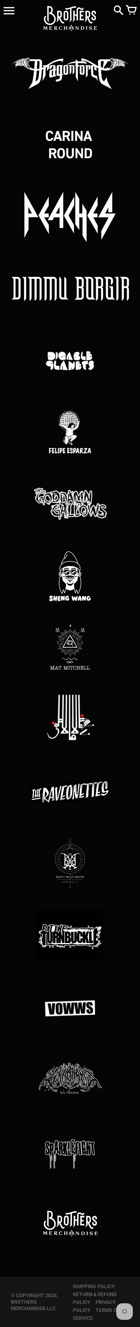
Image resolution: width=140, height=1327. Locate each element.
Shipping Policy (94, 1286)
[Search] (118, 10)
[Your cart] (131, 10)
